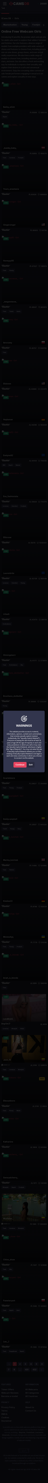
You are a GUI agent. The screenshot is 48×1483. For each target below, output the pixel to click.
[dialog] (24, 741)
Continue (19, 764)
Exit (31, 764)
